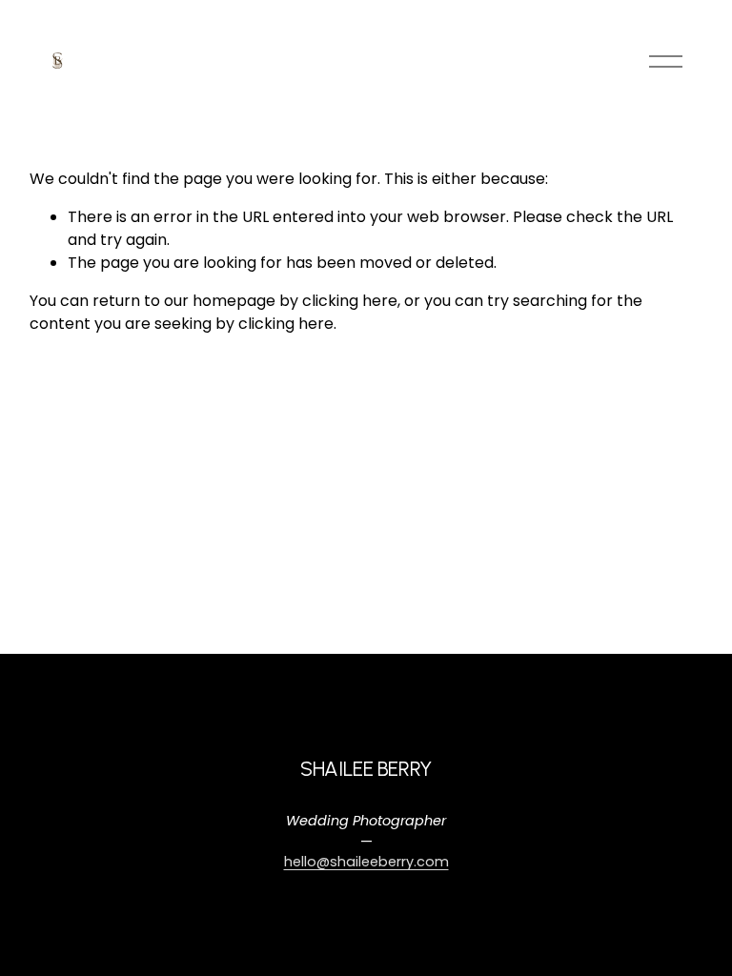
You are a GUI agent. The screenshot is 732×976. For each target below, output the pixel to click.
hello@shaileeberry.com (366, 861)
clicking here (349, 301)
